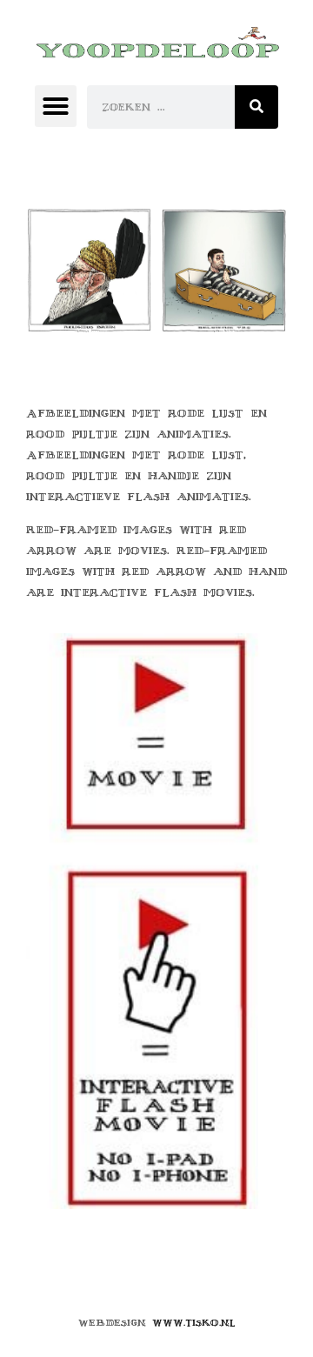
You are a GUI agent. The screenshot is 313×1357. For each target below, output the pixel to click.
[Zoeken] (256, 107)
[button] (56, 106)
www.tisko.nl (194, 1322)
